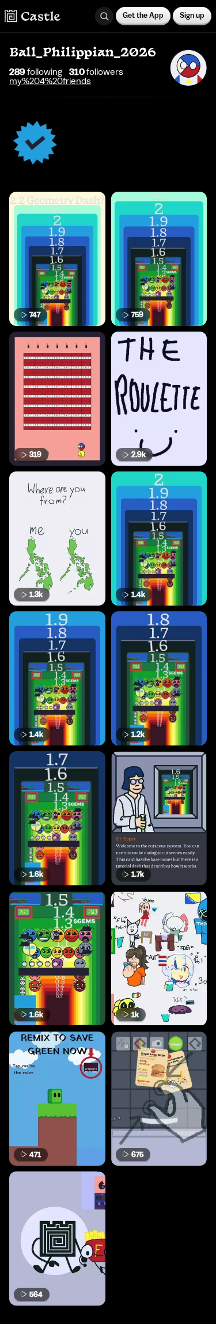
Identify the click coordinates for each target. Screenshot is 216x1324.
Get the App (143, 15)
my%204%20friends (50, 81)
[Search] (104, 16)
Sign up (192, 15)
